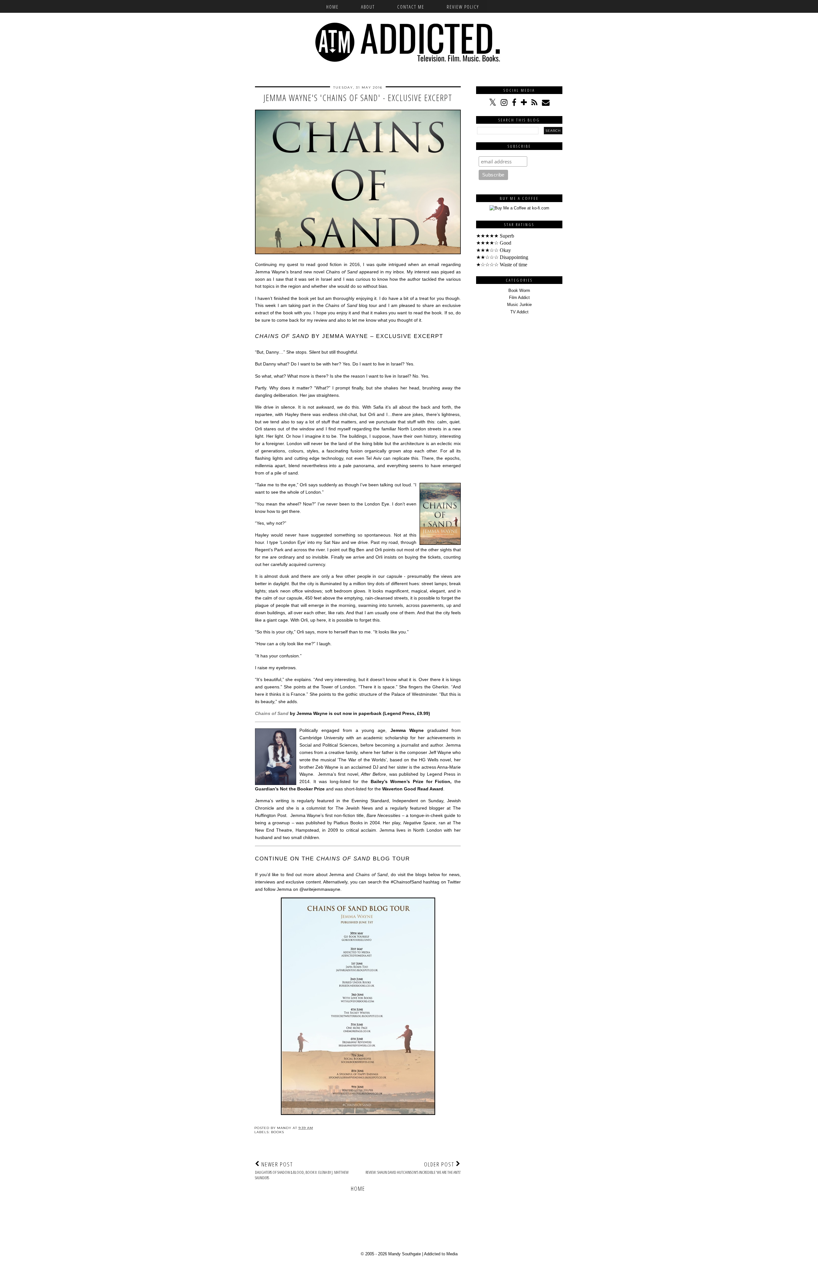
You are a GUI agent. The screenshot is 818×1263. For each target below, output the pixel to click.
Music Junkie (519, 304)
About (368, 7)
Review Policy (463, 7)
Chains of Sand (272, 713)
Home (332, 7)
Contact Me (410, 7)
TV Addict (519, 312)
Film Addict (519, 297)
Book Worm (519, 290)
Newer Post (302, 1170)
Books (277, 1132)
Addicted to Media (441, 1253)
